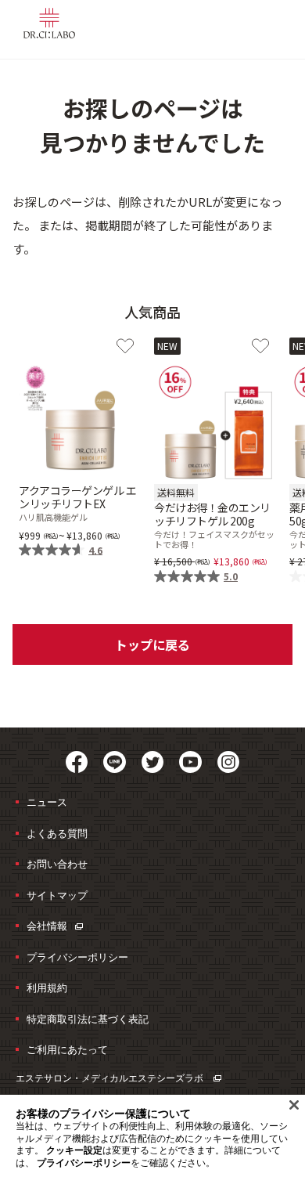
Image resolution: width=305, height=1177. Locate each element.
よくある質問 (57, 833)
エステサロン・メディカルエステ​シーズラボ (111, 1078)
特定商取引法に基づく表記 (88, 1019)
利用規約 (47, 987)
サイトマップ (57, 895)
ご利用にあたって (67, 1049)
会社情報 (47, 925)
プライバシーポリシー (77, 957)
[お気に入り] (125, 346)
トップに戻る (152, 644)
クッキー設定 (74, 1150)
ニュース (47, 802)
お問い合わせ (57, 863)
